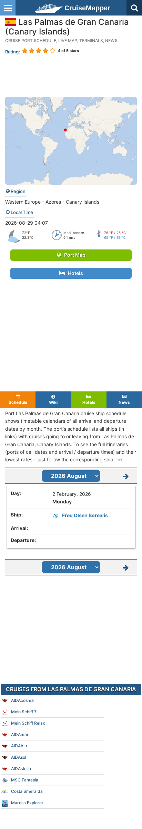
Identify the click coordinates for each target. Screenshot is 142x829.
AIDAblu (19, 745)
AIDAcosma (22, 700)
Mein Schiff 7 (24, 711)
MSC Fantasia (24, 779)
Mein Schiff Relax (28, 723)
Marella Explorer (27, 802)
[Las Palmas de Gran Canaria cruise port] (71, 140)
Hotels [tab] (88, 402)
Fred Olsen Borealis (85, 515)
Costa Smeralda (27, 791)
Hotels (74, 273)
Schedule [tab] (18, 402)
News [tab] (124, 402)
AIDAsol (18, 757)
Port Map (73, 255)
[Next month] (126, 475)
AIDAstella (21, 768)
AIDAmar (20, 734)
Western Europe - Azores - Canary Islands (52, 202)
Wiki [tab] (53, 402)
